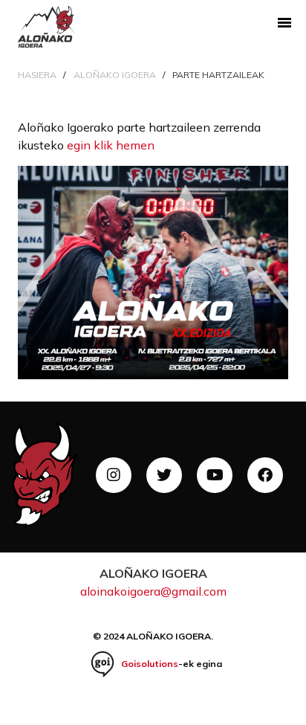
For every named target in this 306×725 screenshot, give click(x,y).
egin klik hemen (110, 145)
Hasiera (37, 74)
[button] (283, 22)
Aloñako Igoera (115, 74)
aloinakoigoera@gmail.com (153, 591)
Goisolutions (149, 663)
